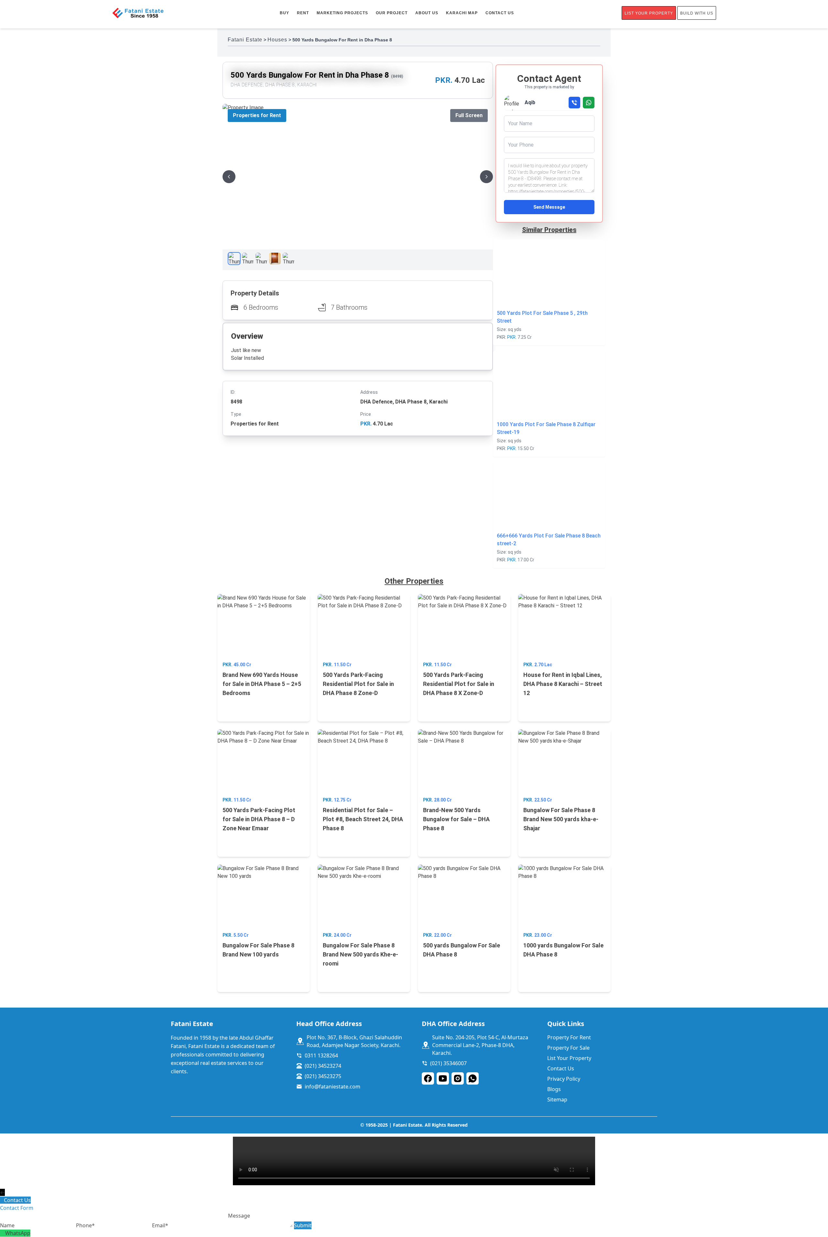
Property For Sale (568, 1047)
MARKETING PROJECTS (342, 13)
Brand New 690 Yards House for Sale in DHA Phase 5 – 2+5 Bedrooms (262, 683)
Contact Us (499, 13)
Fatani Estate (245, 39)
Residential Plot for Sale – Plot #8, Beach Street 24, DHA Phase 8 (363, 819)
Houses (277, 39)
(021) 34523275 (323, 1076)
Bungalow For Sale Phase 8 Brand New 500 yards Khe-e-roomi (360, 954)
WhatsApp (17, 1233)
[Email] (190, 1225)
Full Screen (469, 115)
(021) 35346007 (448, 1063)
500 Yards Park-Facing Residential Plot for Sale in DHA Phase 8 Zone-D (358, 683)
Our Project (392, 13)
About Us (426, 13)
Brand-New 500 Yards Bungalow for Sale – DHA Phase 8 (456, 819)
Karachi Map (462, 13)
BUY (284, 13)
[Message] (261, 1225)
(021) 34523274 (323, 1065)
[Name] (38, 1225)
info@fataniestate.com (332, 1086)
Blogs (554, 1089)
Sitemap (557, 1099)
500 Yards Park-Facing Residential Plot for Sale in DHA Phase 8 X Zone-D (458, 683)
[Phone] (114, 1225)
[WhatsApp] (2, 1233)
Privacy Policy (563, 1078)
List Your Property (649, 13)
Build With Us (696, 13)
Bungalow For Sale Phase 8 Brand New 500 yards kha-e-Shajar (560, 819)
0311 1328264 (321, 1055)
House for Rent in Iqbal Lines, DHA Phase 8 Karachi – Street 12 (562, 683)
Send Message (549, 207)
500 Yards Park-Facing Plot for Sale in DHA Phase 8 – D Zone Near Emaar (259, 819)
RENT (303, 13)
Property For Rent (569, 1037)
